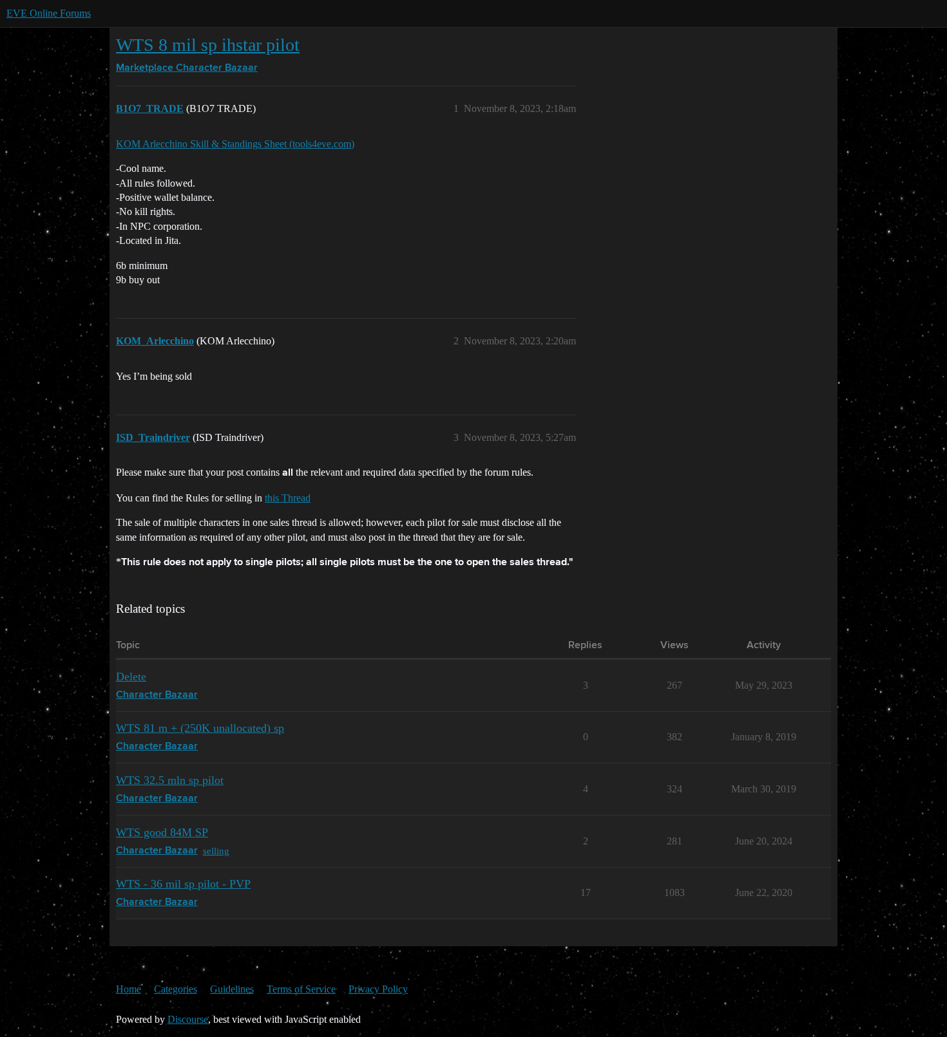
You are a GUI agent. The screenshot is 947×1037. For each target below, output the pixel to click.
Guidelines (232, 989)
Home (128, 989)
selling (216, 850)
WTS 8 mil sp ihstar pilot (208, 45)
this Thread (288, 497)
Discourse (187, 1019)
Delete (131, 676)
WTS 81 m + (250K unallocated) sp (200, 728)
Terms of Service (301, 989)
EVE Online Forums (48, 13)
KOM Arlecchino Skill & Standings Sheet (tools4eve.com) (235, 143)
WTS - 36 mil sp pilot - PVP (183, 883)
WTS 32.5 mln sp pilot (170, 780)
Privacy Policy (378, 989)
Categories (175, 989)
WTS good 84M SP (162, 832)
